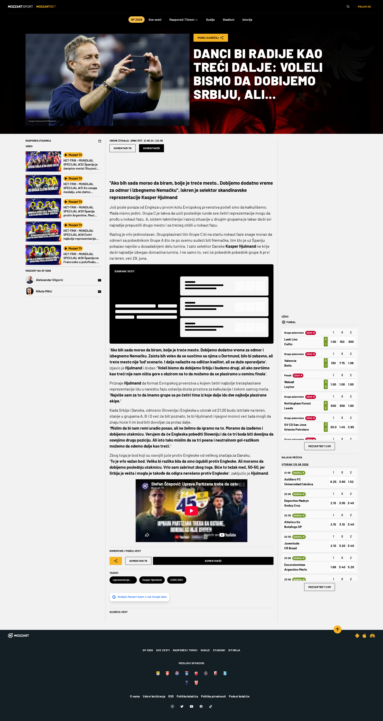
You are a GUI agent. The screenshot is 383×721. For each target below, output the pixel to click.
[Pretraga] (348, 7)
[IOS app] (364, 635)
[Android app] (357, 635)
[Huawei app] (372, 636)
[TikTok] (210, 706)
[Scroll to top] (338, 629)
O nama (135, 696)
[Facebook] (201, 706)
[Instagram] (172, 706)
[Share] (116, 561)
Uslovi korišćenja (154, 696)
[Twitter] (182, 706)
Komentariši (151, 148)
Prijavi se (364, 6)
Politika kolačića (187, 696)
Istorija (234, 650)
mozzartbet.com (319, 446)
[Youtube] (191, 706)
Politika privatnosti (213, 696)
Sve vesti (163, 650)
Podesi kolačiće (239, 696)
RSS (171, 696)
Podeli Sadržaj (208, 37)
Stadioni (219, 650)
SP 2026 (148, 650)
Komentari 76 (122, 148)
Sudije (205, 650)
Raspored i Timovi (185, 650)
